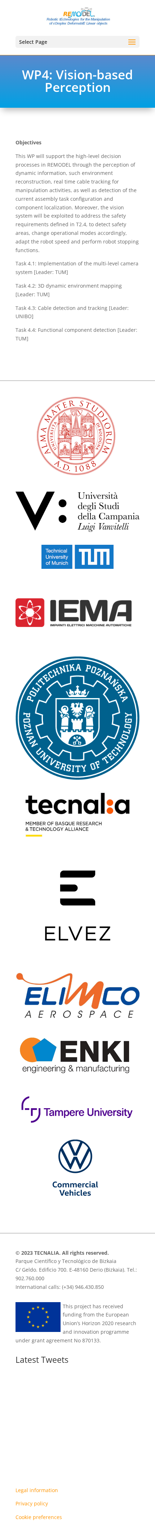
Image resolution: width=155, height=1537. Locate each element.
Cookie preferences (38, 1517)
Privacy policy (31, 1503)
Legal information (36, 1490)
